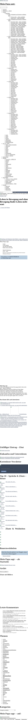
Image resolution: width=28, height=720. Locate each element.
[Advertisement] (14, 591)
